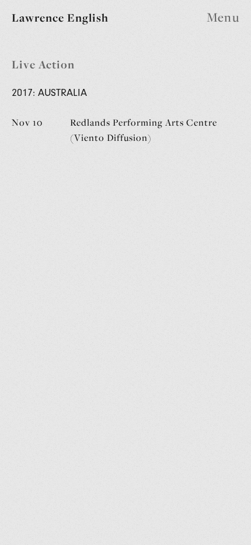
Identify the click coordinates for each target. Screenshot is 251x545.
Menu (223, 17)
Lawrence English (60, 17)
